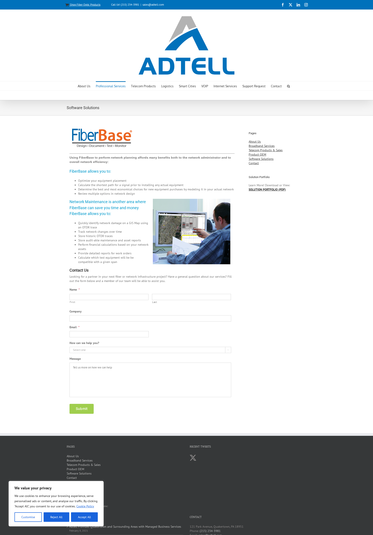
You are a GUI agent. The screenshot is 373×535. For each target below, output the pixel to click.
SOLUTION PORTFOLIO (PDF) (267, 189)
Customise (28, 517)
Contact (254, 163)
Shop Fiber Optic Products (84, 4)
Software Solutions (261, 159)
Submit (81, 408)
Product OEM (257, 154)
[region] (56, 503)
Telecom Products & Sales (266, 150)
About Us (255, 141)
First (72, 302)
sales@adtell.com (153, 4)
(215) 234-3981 (210, 531)
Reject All (56, 517)
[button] (288, 86)
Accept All (84, 517)
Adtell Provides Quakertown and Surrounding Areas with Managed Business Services (125, 527)
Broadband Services (262, 146)
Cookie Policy (85, 506)
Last (154, 302)
